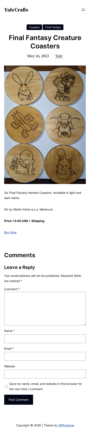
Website (9, 366)
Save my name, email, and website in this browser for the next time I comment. (45, 386)
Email (9, 348)
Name (9, 331)
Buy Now (10, 232)
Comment (12, 289)
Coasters (34, 27)
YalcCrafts (16, 9)
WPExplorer (66, 425)
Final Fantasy (53, 27)
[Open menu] (83, 9)
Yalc (59, 55)
